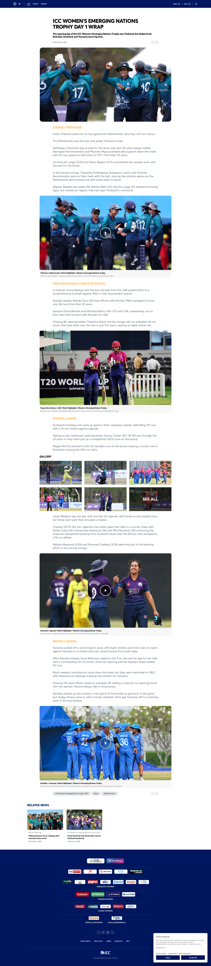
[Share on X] (156, 42)
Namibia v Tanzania (64, 640)
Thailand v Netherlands (67, 126)
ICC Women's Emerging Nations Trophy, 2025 (71, 793)
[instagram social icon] (108, 932)
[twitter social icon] (112, 932)
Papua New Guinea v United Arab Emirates (79, 283)
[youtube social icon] (103, 932)
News (96, 793)
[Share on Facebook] (152, 42)
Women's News (109, 793)
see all (150, 499)
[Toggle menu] (196, 4)
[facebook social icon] (98, 932)
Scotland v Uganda (64, 418)
